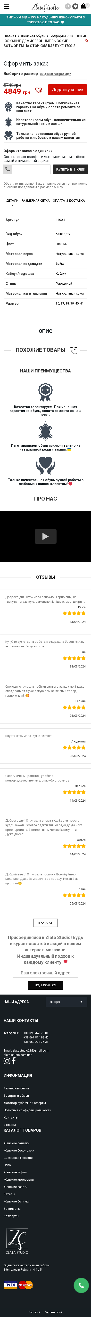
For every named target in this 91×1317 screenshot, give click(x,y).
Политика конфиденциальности (27, 1110)
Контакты (11, 1117)
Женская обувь (33, 36)
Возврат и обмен (16, 1095)
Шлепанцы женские (18, 1158)
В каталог (45, 922)
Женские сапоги (15, 1187)
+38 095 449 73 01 (36, 1033)
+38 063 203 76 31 (36, 1042)
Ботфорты (58, 36)
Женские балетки (17, 1143)
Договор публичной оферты (25, 1103)
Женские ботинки (17, 1201)
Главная (10, 36)
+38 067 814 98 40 (36, 1037)
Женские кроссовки (19, 1179)
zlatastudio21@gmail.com (31, 1050)
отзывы (10, 1125)
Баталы (9, 1194)
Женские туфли (15, 1172)
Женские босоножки (19, 1150)
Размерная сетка (36, 200)
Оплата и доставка (69, 200)
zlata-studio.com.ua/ (18, 1055)
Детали (12, 200)
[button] (86, 40)
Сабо (7, 1165)
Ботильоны (12, 1208)
